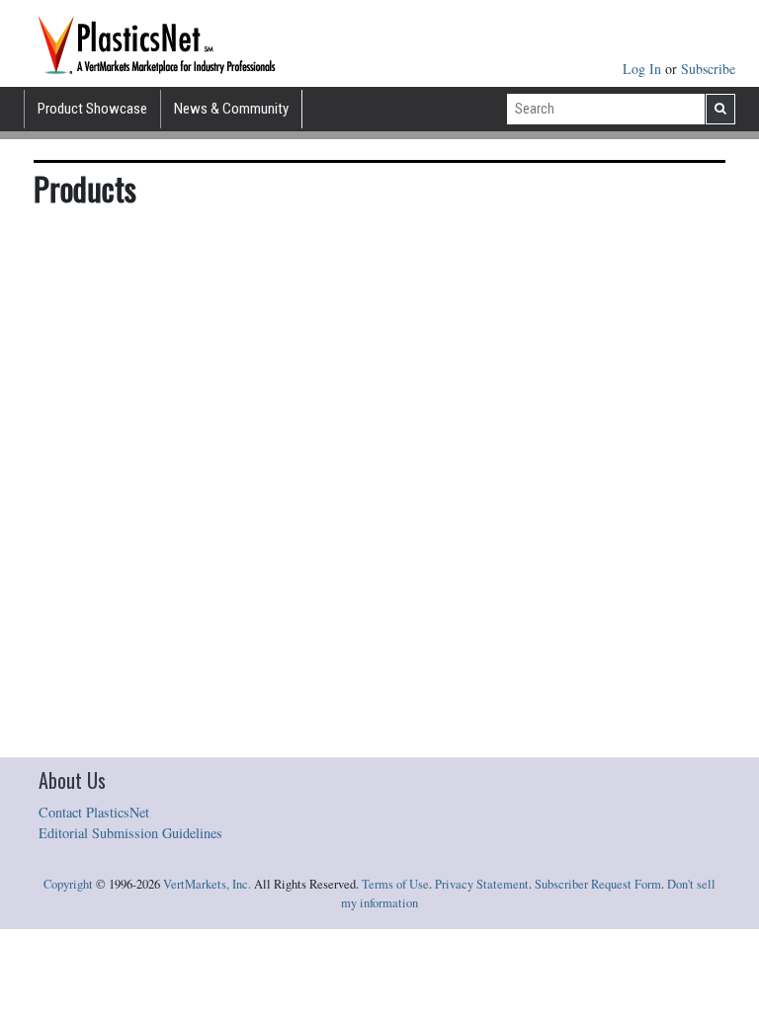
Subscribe (708, 68)
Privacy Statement (482, 884)
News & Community (231, 108)
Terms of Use (395, 884)
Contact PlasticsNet (94, 812)
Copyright (68, 884)
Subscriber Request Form (598, 884)
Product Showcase (92, 108)
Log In (644, 68)
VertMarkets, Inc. (207, 884)
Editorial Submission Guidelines (130, 832)
